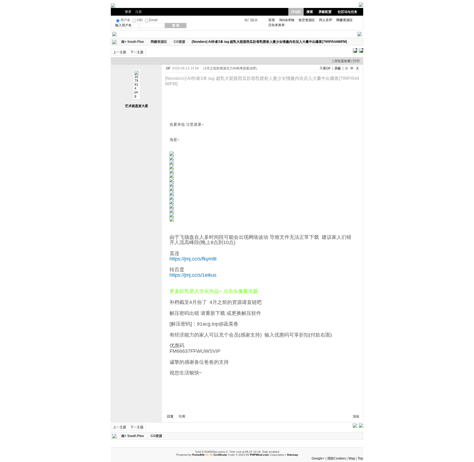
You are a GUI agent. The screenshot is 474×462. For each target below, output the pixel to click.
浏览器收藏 (342, 61)
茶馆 (271, 20)
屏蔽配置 (325, 12)
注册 (138, 12)
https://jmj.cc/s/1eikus (193, 275)
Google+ (318, 458)
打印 (356, 61)
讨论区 (296, 12)
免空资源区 (306, 20)
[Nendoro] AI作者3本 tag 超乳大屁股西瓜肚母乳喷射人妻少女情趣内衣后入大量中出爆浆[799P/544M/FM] (269, 42)
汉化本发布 (276, 25)
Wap (351, 458)
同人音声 (325, 20)
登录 (128, 12)
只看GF (325, 68)
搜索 (309, 12)
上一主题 (119, 52)
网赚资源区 (344, 20)
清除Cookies (336, 458)
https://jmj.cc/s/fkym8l (193, 259)
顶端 (355, 416)
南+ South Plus (132, 42)
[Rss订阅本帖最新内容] (350, 42)
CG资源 (179, 42)
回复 (170, 416)
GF (168, 68)
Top (360, 458)
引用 (182, 416)
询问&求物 (286, 20)
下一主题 (136, 52)
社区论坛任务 (347, 12)
